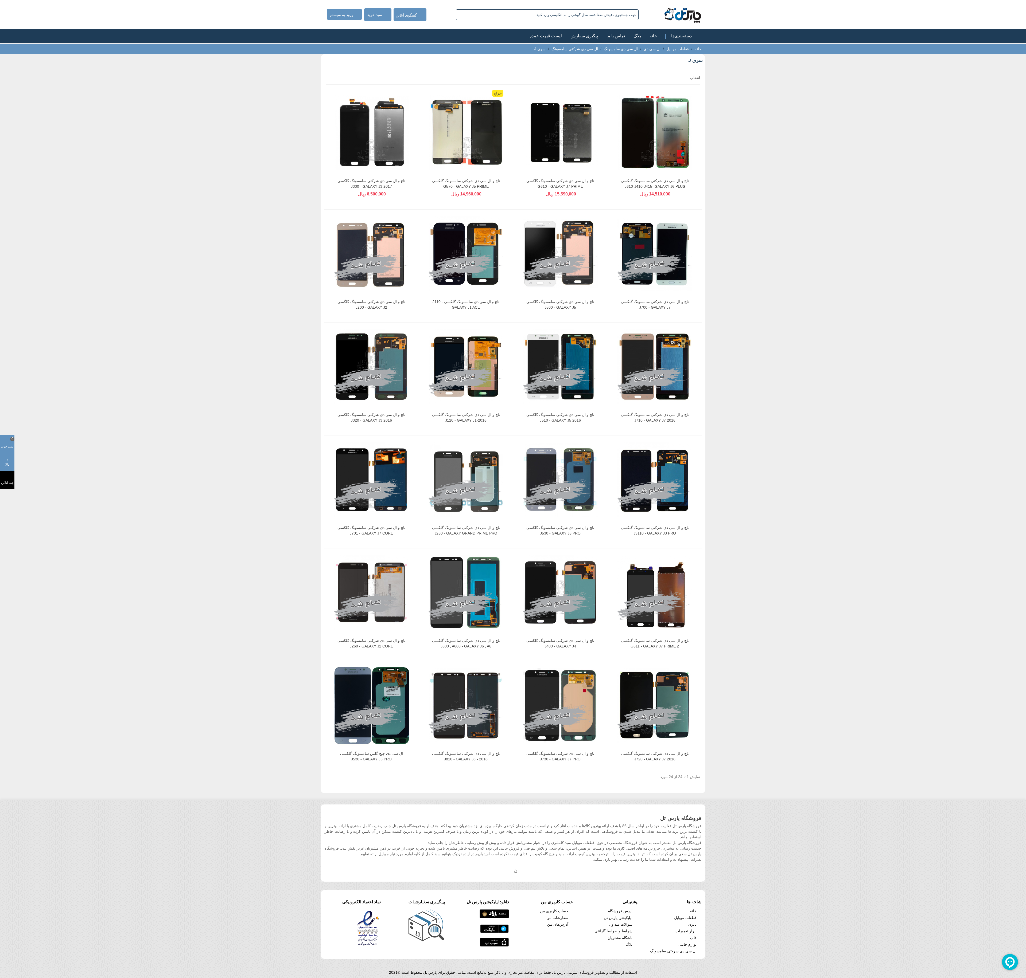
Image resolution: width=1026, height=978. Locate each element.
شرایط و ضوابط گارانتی (613, 931)
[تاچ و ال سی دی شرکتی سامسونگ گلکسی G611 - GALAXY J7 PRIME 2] (654, 592)
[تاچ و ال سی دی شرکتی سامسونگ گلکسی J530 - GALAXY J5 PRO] (560, 479)
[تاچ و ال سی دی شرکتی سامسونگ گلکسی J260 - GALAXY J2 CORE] (371, 592)
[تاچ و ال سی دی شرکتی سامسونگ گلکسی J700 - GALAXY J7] (654, 253)
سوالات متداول (620, 924)
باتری (692, 924)
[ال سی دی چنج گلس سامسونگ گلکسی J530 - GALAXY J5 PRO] (371, 705)
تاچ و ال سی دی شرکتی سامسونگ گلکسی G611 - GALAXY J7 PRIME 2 (655, 643)
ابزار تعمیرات (686, 931)
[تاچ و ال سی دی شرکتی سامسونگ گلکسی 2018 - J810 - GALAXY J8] (466, 705)
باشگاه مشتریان (620, 938)
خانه (653, 36)
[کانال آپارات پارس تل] (526, 871)
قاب (693, 938)
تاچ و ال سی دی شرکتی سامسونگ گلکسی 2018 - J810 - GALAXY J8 (466, 756)
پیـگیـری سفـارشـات (427, 902)
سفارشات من (557, 918)
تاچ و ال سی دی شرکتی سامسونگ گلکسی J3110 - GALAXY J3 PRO (655, 530)
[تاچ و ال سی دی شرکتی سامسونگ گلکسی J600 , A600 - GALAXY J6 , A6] (466, 592)
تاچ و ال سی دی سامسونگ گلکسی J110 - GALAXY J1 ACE (466, 304)
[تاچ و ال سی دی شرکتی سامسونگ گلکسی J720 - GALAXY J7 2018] (654, 705)
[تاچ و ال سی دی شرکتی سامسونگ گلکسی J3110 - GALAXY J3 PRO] (654, 479)
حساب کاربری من (554, 911)
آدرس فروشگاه (620, 911)
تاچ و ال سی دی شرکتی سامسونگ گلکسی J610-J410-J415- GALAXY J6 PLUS (655, 183)
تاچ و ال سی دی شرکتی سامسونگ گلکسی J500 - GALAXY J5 (560, 304)
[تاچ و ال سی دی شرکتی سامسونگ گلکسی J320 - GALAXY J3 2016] (371, 366)
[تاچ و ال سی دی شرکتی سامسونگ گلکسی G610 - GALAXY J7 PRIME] (560, 132)
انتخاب (694, 78)
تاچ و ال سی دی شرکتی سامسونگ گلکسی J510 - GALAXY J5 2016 (560, 417)
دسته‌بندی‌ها (681, 36)
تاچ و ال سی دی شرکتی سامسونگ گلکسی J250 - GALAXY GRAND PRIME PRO (466, 530)
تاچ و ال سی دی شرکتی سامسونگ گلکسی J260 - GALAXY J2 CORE (371, 643)
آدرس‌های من (557, 924)
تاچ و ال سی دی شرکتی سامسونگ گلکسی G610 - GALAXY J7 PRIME (560, 183)
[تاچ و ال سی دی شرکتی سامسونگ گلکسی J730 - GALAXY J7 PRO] (560, 705)
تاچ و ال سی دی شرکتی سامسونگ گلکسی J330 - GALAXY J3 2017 (371, 183)
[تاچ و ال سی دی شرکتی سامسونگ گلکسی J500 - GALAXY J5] (560, 253)
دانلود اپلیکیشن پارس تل (488, 902)
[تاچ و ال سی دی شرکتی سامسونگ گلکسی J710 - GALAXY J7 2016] (654, 366)
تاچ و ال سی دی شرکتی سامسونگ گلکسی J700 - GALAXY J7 (655, 304)
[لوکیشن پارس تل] (515, 871)
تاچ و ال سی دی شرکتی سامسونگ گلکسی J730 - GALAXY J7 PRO (560, 756)
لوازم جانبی (687, 944)
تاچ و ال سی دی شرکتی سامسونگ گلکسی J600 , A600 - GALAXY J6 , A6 (466, 643)
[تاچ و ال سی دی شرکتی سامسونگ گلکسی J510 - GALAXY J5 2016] (560, 366)
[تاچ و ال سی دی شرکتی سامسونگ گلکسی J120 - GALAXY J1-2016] (466, 366)
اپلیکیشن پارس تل (618, 918)
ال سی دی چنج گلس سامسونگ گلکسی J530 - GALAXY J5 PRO (371, 756)
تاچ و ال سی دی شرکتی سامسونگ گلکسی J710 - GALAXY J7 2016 (655, 417)
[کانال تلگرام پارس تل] (505, 871)
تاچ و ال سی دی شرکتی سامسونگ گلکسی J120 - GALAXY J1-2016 (466, 417)
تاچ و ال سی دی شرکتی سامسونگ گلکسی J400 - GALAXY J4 (560, 643)
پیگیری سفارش (584, 36)
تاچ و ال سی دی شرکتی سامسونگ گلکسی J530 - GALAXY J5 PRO (560, 530)
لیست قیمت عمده (546, 36)
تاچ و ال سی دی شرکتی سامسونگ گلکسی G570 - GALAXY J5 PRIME (466, 183)
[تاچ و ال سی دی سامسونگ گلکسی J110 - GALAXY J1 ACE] (466, 253)
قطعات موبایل (685, 918)
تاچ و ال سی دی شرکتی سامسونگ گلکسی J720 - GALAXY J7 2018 (655, 756)
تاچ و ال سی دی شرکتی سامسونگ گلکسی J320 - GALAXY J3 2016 (371, 417)
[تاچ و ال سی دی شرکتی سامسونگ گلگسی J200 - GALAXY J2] (371, 253)
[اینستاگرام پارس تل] (494, 871)
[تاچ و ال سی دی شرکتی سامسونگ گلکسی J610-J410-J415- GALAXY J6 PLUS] (654, 132)
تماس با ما (616, 36)
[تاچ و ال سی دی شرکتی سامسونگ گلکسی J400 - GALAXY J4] (560, 592)
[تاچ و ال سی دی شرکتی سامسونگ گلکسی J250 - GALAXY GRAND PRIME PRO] (466, 479)
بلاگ (637, 36)
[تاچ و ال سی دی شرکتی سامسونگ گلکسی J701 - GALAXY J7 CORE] (371, 479)
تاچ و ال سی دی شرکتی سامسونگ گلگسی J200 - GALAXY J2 (371, 304)
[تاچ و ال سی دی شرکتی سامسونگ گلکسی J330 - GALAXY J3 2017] (371, 132)
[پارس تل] (671, 14)
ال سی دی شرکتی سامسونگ (673, 951)
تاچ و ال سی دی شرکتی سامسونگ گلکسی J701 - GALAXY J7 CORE (371, 530)
